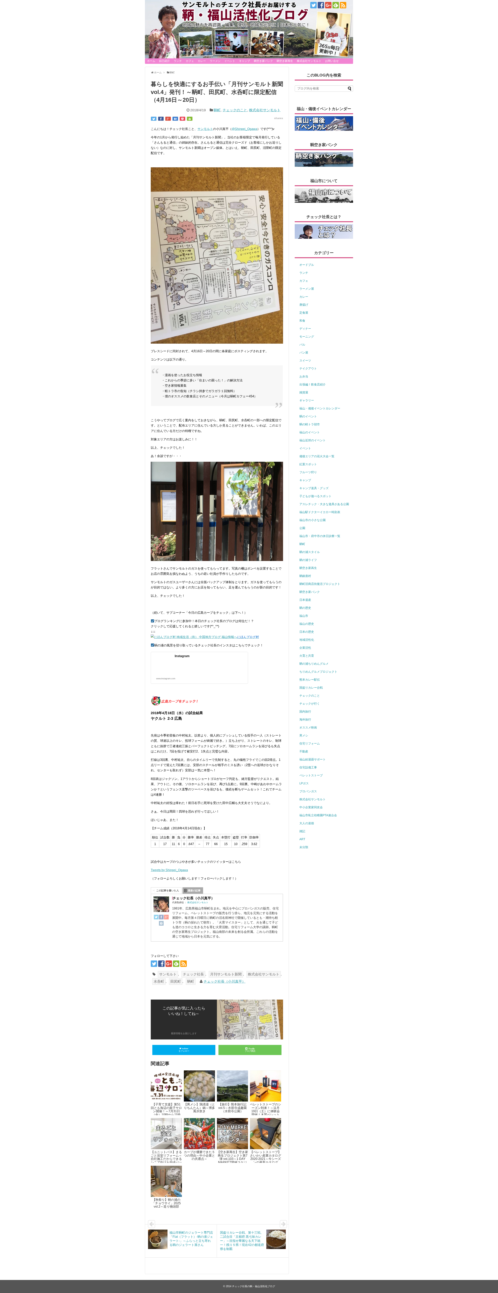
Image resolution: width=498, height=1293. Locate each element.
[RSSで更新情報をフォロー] (343, 5)
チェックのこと (235, 110)
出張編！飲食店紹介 (312, 384)
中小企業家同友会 (311, 807)
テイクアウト (308, 368)
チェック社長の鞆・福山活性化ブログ (253, 1286)
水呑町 (159, 981)
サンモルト (205, 129)
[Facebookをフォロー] (321, 5)
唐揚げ (303, 304)
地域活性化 (306, 639)
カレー (202, 60)
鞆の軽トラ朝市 (309, 424)
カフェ (190, 60)
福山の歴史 (306, 623)
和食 (302, 320)
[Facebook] (161, 918)
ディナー (305, 328)
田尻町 (175, 981)
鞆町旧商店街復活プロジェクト (319, 583)
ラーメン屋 (306, 288)
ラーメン (215, 60)
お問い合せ (332, 60)
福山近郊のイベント (312, 440)
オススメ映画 (308, 727)
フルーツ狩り (308, 472)
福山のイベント (309, 432)
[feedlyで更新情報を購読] (335, 5)
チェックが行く (309, 703)
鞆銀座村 (305, 576)
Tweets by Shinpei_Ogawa (169, 870)
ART (302, 839)
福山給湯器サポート (312, 759)
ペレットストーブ (311, 775)
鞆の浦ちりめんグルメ (314, 663)
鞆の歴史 (305, 607)
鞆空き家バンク (263, 60)
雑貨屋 (303, 392)
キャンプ (244, 60)
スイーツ (305, 360)
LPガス (304, 783)
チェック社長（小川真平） (224, 981)
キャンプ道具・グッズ (314, 488)
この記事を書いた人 (167, 890)
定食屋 (303, 312)
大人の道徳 (306, 823)
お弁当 (303, 376)
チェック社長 (193, 974)
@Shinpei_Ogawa (244, 129)
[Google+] (166, 918)
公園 (302, 528)
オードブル (306, 264)
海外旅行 (305, 719)
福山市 (303, 615)
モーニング (306, 336)
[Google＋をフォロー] (328, 5)
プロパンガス (308, 791)
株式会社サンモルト (309, 60)
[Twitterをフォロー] (313, 5)
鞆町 (217, 110)
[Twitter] (156, 918)
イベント (229, 60)
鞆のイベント (308, 416)
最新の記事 (194, 890)
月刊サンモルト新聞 (226, 974)
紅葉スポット (308, 464)
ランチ (178, 60)
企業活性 (305, 647)
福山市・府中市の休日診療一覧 (319, 536)
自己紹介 (164, 60)
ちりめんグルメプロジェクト (318, 671)
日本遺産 (305, 599)
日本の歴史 (306, 631)
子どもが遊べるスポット (315, 496)
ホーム (151, 60)
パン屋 (303, 352)
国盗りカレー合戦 (311, 687)
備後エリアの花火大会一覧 (316, 456)
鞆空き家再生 (285, 60)
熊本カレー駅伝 (309, 679)
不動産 (303, 751)
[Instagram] (161, 924)
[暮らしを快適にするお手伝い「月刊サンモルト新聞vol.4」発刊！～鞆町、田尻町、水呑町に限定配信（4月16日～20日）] (175, 119)
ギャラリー (306, 400)
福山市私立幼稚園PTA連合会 (318, 815)
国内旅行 (305, 711)
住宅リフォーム (309, 743)
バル (302, 344)
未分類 (303, 847)
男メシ (303, 735)
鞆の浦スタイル (309, 552)
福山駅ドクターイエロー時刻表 (319, 512)
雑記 (302, 831)
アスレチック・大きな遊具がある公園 (324, 504)
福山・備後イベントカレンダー (319, 408)
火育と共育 (306, 655)
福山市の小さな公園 (312, 520)
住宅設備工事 (308, 767)
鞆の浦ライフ (308, 560)
